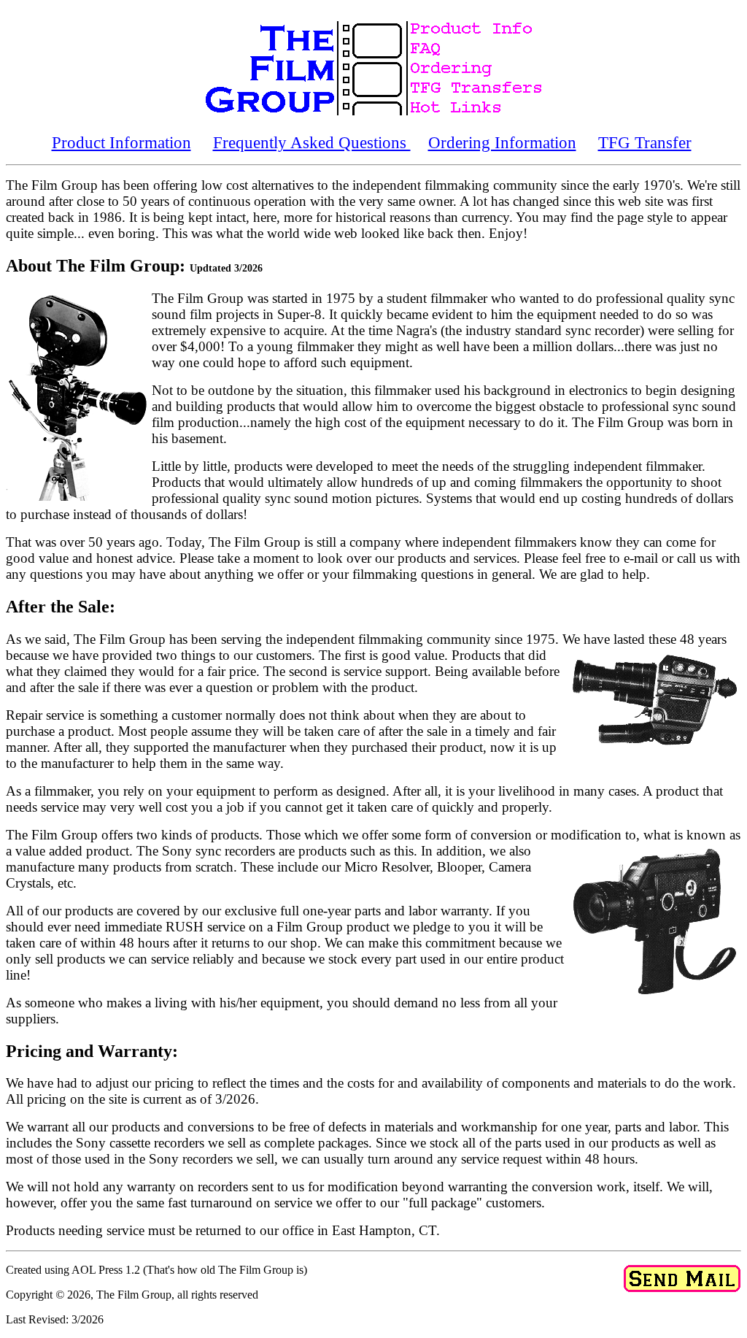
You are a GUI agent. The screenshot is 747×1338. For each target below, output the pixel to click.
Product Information (121, 142)
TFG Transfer (645, 142)
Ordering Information (502, 142)
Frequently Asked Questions (312, 142)
